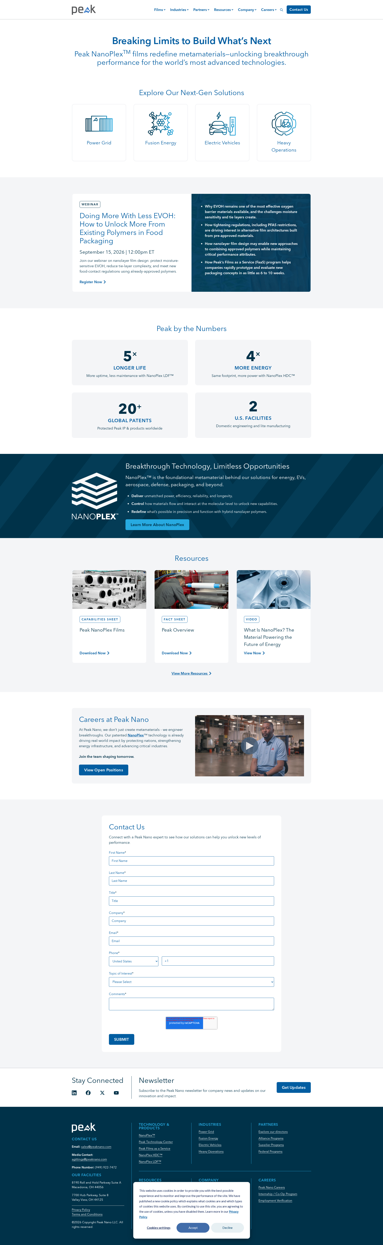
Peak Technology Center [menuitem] (156, 1142)
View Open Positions (103, 769)
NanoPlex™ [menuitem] (147, 1135)
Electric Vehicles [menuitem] (210, 1145)
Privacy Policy (81, 1209)
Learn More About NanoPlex (157, 524)
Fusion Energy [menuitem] (208, 1138)
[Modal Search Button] (281, 7)
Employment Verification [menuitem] (275, 1200)
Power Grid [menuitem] (206, 1132)
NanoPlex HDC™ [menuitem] (150, 1155)
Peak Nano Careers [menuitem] (272, 1187)
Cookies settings (158, 1227)
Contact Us (298, 9)
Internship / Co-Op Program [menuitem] (278, 1194)
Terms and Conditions (87, 1214)
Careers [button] (267, 9)
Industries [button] (178, 9)
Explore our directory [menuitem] (273, 1132)
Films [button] (158, 9)
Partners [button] (200, 9)
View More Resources (190, 673)
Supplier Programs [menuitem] (271, 1145)
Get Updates (294, 1087)
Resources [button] (222, 9)
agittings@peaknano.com (89, 1159)
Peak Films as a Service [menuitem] (154, 1148)
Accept (193, 1227)
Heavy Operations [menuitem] (211, 1151)
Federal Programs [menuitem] (270, 1151)
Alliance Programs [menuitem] (271, 1138)
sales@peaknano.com (96, 1146)
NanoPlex (136, 735)
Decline (227, 1227)
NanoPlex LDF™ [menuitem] (150, 1161)
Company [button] (246, 9)
